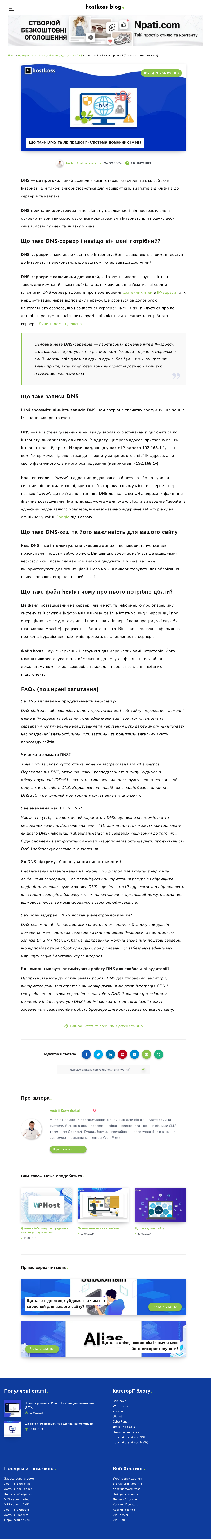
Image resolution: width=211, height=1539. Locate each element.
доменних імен (137, 292)
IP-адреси (166, 292)
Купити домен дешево (60, 323)
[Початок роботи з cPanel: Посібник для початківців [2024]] (12, 1408)
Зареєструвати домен (20, 1479)
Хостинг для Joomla (18, 1489)
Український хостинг (127, 1479)
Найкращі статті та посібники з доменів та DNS (50, 55)
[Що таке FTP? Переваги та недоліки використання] (12, 1429)
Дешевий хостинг (125, 1499)
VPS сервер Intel (16, 1499)
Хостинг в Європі (16, 1510)
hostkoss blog (103, 7)
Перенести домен (17, 1520)
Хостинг (118, 1411)
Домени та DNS (124, 1427)
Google (63, 517)
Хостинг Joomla (124, 1510)
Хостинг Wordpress (18, 1494)
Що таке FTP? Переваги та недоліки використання (59, 1424)
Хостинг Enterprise (17, 1484)
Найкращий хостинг (127, 1494)
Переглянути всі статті (68, 1149)
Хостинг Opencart (125, 1504)
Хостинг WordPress (127, 1489)
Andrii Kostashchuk (65, 1111)
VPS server (120, 1515)
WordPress (120, 1406)
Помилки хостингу (126, 1432)
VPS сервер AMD (16, 1504)
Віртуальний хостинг (128, 1484)
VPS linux (120, 1520)
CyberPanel (120, 1422)
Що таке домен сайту (149, 1228)
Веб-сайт (119, 1401)
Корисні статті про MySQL (131, 1442)
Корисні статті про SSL (129, 1437)
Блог (11, 55)
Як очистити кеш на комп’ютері (99, 1228)
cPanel (117, 1416)
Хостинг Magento (16, 1515)
